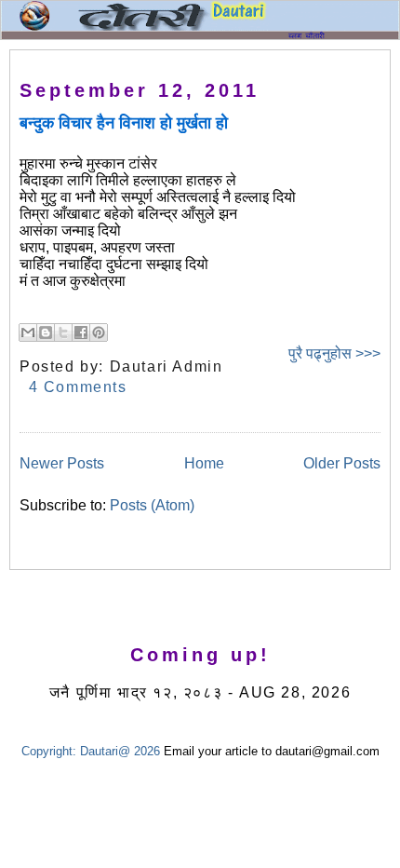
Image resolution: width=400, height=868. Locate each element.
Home (204, 463)
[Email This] (28, 332)
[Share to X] (63, 332)
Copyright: (48, 751)
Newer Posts (62, 463)
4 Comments (78, 387)
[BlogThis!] (45, 332)
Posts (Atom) (152, 505)
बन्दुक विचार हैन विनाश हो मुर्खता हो (124, 123)
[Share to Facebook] (81, 332)
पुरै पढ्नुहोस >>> (334, 353)
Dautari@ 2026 (122, 751)
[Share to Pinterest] (98, 332)
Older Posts (341, 463)
